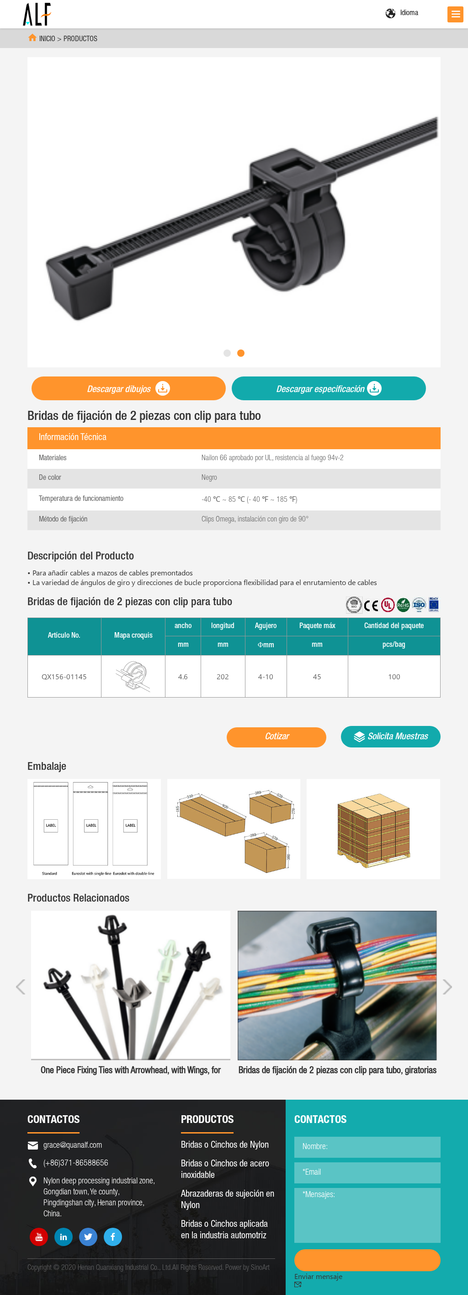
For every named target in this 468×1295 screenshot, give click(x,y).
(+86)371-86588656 (75, 1164)
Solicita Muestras (396, 737)
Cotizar (276, 737)
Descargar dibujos (120, 390)
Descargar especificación (320, 390)
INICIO (47, 39)
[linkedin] (63, 1237)
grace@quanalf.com (72, 1146)
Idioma (409, 13)
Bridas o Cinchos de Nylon (225, 1145)
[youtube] (39, 1237)
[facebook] (113, 1237)
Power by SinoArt (247, 1268)
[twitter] (88, 1237)
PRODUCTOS (80, 39)
